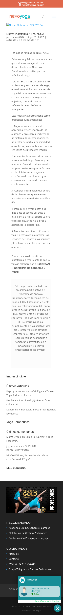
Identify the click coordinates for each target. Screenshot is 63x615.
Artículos (12, 40)
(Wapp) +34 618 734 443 (22, 564)
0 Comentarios (30, 40)
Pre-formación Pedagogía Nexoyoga (29, 538)
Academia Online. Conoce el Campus (29, 527)
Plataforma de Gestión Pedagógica (28, 533)
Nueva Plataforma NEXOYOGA (25, 34)
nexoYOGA (18, 37)
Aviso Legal (15, 588)
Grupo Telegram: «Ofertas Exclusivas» (30, 569)
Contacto (14, 558)
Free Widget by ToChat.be (47, 601)
